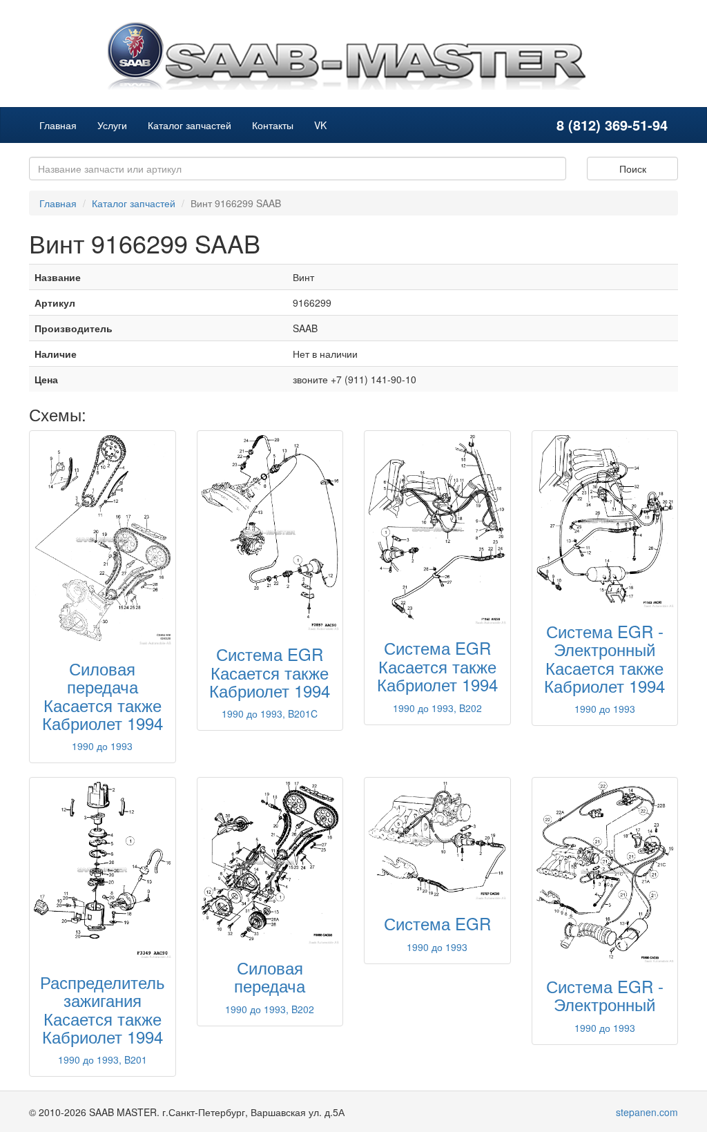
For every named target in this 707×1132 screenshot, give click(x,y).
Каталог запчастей (189, 125)
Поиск (632, 168)
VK (320, 125)
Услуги (112, 125)
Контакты (272, 125)
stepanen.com (647, 1112)
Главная (58, 125)
